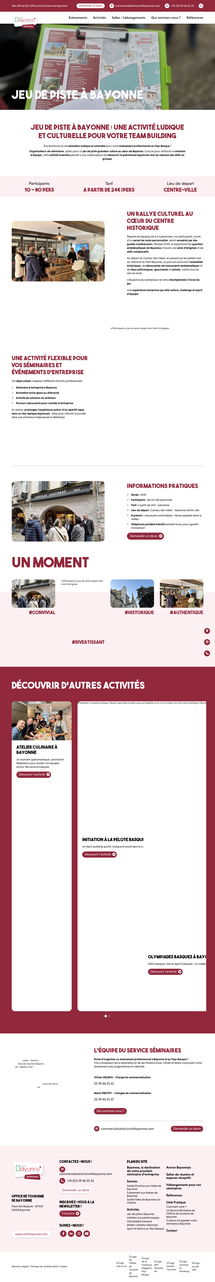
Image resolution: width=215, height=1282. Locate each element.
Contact (171, 1230)
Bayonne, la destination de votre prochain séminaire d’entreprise (143, 1170)
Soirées (132, 1181)
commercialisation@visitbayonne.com (127, 1129)
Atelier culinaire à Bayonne (142, 1225)
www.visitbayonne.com (31, 1234)
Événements (78, 18)
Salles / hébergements (128, 18)
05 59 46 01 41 (104, 1083)
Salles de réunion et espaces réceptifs (180, 1176)
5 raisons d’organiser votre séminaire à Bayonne (181, 1222)
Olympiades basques (139, 1221)
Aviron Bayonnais (178, 1167)
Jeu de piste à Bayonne (140, 1214)
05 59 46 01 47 (104, 1099)
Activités (99, 18)
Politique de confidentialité (44, 1266)
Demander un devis (90, 5)
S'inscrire (68, 1213)
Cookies (63, 1266)
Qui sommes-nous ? (166, 18)
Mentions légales (20, 1266)
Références (194, 18)
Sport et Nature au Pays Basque (145, 1228)
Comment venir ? (176, 1206)
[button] (105, 1016)
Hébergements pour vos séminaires (183, 1186)
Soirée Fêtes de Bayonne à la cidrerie (143, 1201)
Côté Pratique (176, 1202)
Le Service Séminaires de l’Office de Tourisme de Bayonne (180, 1213)
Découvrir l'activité (32, 774)
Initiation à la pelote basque (143, 1217)
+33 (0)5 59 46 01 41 (80, 1181)
